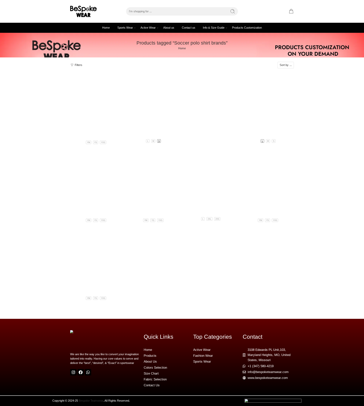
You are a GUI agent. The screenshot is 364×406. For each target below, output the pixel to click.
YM (88, 142)
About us (168, 27)
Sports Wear (125, 27)
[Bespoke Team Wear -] (83, 11)
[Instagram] (73, 372)
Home (106, 27)
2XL (209, 219)
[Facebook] (81, 372)
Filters (78, 65)
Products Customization (247, 27)
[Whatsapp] (88, 372)
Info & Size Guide (213, 27)
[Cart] (291, 11)
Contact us (188, 27)
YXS (103, 142)
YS (95, 142)
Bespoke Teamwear (91, 400)
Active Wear (148, 27)
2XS (217, 219)
